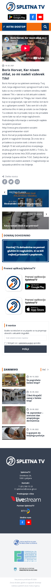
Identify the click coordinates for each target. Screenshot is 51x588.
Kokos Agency (34, 586)
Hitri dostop (16, 26)
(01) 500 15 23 (27, 486)
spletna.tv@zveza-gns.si (26, 489)
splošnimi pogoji (26, 343)
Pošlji (25, 349)
